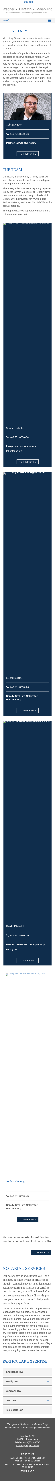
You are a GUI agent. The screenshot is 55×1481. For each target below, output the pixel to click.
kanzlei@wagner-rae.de (27, 1445)
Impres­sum (27, 1454)
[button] (27, 1372)
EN (31, 2)
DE (26, 2)
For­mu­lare (27, 1471)
